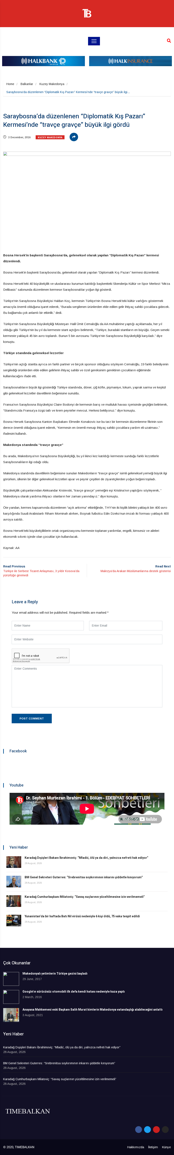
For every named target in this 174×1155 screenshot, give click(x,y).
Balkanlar (27, 84)
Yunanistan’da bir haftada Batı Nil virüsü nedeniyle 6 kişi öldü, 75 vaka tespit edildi (82, 916)
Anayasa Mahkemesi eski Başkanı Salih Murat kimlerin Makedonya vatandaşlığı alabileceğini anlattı (92, 1009)
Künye (166, 1147)
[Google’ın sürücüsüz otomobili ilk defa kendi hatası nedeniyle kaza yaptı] (11, 997)
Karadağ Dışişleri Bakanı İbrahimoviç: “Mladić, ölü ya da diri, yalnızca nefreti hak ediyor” (86, 858)
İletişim (153, 1147)
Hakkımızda (135, 1147)
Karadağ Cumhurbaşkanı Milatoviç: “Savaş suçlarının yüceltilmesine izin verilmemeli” (85, 897)
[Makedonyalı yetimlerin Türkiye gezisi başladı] (11, 979)
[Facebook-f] (138, 1129)
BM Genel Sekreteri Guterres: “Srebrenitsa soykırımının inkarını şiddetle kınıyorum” (84, 877)
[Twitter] (147, 1129)
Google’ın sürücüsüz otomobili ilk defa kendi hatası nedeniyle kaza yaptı (73, 991)
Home (10, 84)
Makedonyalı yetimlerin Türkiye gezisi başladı (54, 973)
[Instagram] (165, 1129)
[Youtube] (156, 1129)
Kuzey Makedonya (51, 84)
